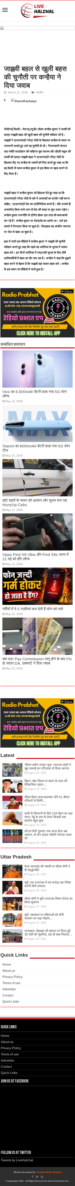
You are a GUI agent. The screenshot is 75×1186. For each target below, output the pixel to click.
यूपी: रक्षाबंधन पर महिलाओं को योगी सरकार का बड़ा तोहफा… (44, 916)
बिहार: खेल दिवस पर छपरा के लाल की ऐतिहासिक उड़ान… (45, 782)
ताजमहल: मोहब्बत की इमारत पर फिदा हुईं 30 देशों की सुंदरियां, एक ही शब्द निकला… (48, 932)
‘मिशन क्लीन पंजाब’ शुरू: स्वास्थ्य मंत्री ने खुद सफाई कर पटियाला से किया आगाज (47, 766)
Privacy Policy (12, 977)
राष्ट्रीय (39, 92)
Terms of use (11, 983)
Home (6, 964)
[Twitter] (37, 1176)
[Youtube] (42, 1176)
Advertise (9, 989)
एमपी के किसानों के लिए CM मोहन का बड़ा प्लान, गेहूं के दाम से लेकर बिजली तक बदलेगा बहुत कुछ (48, 817)
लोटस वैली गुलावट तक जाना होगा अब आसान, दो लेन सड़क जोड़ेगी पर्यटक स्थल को (48, 834)
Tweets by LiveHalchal (17, 1160)
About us (8, 970)
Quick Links (10, 1001)
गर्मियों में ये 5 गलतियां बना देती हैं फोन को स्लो (32, 609)
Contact (7, 995)
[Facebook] (33, 1176)
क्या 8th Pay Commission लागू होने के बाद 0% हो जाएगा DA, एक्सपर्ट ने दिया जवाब (37, 661)
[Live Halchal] (37, 10)
